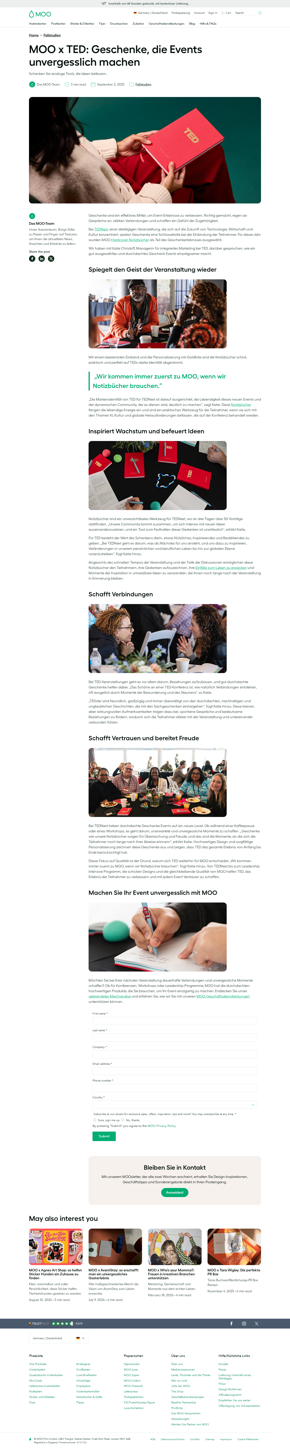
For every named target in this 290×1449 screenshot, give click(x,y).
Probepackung (181, 13)
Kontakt (223, 1364)
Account (199, 13)
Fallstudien (52, 35)
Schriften (195, 1439)
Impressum (226, 1439)
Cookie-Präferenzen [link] (248, 1439)
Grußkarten (83, 1369)
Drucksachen (119, 24)
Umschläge (83, 1380)
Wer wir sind (179, 1380)
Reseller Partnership (183, 1402)
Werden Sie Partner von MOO (190, 1424)
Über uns (177, 1364)
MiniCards (35, 1380)
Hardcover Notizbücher (130, 240)
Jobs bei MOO (180, 1386)
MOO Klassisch (133, 1386)
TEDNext (101, 229)
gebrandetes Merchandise (110, 996)
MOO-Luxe (131, 1369)
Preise (222, 1369)
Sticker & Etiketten (82, 24)
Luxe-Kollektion (134, 1408)
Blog (192, 24)
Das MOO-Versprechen (185, 1413)
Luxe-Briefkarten (86, 1375)
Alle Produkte (37, 1364)
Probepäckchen (133, 1397)
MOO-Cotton (132, 1380)
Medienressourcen (183, 1369)
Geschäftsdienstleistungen (166, 24)
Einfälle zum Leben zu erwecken (221, 568)
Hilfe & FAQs (208, 24)
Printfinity (177, 1408)
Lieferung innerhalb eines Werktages (235, 1376)
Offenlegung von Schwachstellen (239, 1406)
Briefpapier (83, 1364)
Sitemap (209, 1439)
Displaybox (83, 1386)
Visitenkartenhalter (88, 1391)
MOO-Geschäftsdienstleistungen (223, 996)
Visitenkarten (37, 24)
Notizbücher (241, 405)
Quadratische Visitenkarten (46, 1375)
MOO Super (131, 1375)
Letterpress (131, 1391)
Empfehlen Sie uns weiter (235, 1400)
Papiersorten (132, 1364)
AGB (152, 1439)
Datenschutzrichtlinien (173, 1439)
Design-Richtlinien (230, 1389)
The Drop (177, 1391)
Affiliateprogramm (230, 1395)
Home (34, 35)
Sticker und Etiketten (42, 1397)
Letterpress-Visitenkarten (44, 1386)
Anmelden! (174, 1192)
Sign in (212, 13)
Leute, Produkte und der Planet (190, 1375)
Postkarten (58, 24)
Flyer (102, 24)
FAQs (222, 1384)
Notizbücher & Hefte (89, 1397)
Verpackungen (180, 1419)
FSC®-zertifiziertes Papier (139, 1402)
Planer (80, 1402)
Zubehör (138, 24)
